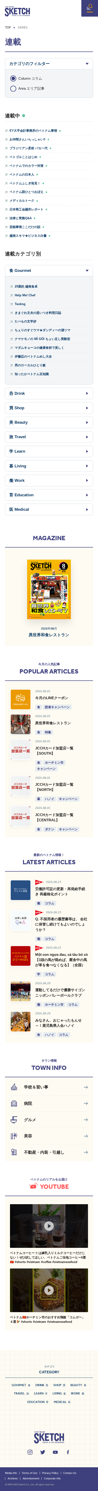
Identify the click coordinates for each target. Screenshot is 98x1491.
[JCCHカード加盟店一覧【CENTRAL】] (20, 816)
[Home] (17, 11)
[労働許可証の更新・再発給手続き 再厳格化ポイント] (20, 890)
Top (8, 27)
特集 (48, 732)
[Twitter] (42, 1452)
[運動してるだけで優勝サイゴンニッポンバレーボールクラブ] (20, 991)
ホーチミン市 (54, 762)
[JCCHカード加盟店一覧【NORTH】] (20, 786)
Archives (13, 1478)
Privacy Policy (50, 1473)
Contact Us (69, 1473)
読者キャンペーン (57, 707)
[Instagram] (30, 1452)
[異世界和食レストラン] (20, 724)
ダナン (49, 829)
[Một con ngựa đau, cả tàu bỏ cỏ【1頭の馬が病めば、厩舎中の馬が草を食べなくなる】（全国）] (20, 955)
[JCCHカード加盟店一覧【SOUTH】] (20, 749)
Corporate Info (52, 1478)
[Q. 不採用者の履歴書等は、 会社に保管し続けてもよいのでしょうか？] (20, 920)
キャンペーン (46, 769)
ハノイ (49, 799)
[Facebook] (67, 1452)
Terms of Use (29, 1473)
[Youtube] (55, 1452)
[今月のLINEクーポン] (20, 699)
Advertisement (31, 1478)
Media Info (11, 1473)
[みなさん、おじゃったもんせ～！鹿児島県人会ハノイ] (20, 1021)
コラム (49, 903)
